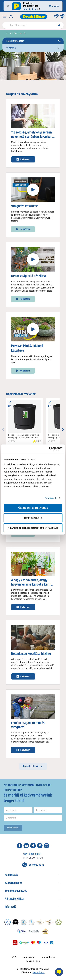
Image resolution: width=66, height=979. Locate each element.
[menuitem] (4, 17)
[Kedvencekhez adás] (9, 401)
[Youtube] (26, 845)
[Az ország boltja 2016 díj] (40, 922)
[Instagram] (46, 845)
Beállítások (50, 498)
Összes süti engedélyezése (33, 507)
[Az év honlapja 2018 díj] (23, 922)
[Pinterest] (40, 845)
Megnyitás (54, 6)
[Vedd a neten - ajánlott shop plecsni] (22, 931)
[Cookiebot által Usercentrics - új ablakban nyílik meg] (49, 449)
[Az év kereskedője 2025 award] (45, 931)
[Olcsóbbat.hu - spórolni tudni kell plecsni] (34, 931)
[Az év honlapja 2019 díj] (31, 922)
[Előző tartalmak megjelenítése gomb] (3, 429)
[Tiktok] (33, 845)
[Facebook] (19, 845)
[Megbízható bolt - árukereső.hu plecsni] (58, 922)
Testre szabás (31, 517)
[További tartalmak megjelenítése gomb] (63, 429)
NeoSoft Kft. (39, 972)
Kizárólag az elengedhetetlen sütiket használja (33, 527)
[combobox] (33, 25)
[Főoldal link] (33, 16)
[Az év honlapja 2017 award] (50, 922)
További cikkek (30, 766)
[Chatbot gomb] (59, 972)
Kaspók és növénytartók (22, 94)
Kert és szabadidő (17, 33)
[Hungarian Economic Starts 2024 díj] (7, 922)
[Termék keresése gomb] (59, 25)
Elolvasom (25, 159)
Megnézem (25, 229)
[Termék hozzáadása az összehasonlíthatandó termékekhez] (9, 406)
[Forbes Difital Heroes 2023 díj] (15, 922)
